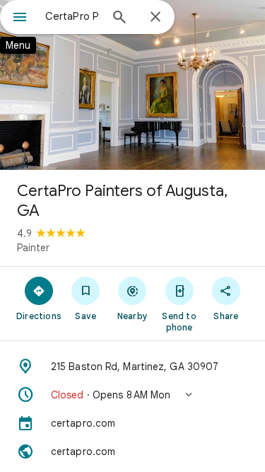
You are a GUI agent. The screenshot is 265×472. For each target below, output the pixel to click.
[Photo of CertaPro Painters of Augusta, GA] (132, 85)
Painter (33, 247)
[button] (132, 395)
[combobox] (72, 16)
